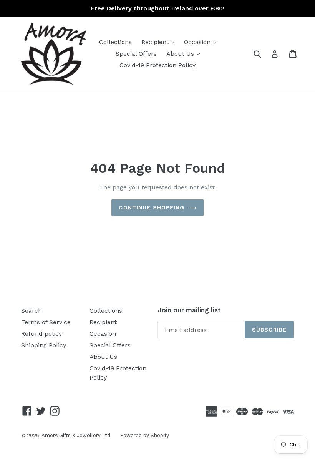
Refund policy (41, 333)
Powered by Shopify (144, 435)
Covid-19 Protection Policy (157, 65)
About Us (185, 53)
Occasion (202, 42)
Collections (115, 42)
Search (31, 310)
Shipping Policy (43, 345)
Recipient (159, 42)
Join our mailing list (189, 310)
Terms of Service (46, 322)
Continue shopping (151, 207)
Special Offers (136, 53)
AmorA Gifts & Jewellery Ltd (75, 435)
